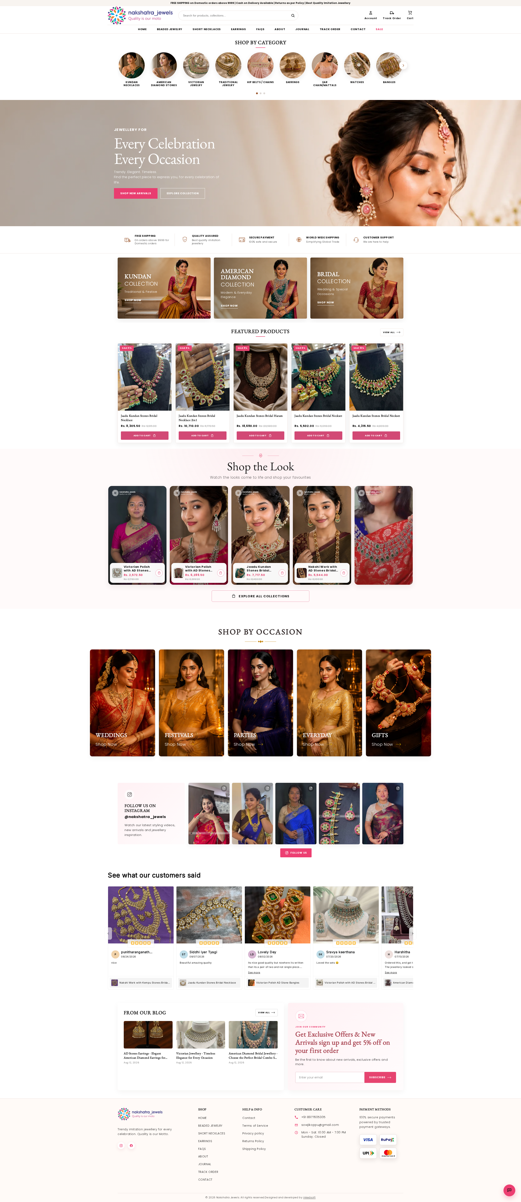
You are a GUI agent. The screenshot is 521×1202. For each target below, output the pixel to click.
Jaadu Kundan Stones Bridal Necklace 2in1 (197, 418)
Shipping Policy (254, 1149)
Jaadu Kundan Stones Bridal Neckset (318, 416)
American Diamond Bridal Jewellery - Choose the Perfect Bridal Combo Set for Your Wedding (253, 1057)
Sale (379, 29)
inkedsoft (309, 1197)
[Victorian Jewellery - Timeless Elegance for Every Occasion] (200, 1034)
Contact (248, 1118)
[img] (141, 943)
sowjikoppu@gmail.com (320, 1125)
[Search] (293, 15)
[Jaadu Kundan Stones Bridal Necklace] (240, 573)
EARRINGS (238, 29)
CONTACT (358, 29)
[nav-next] (412, 933)
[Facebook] (131, 1145)
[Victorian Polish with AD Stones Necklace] (117, 573)
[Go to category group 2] (261, 93)
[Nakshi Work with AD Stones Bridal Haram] (302, 573)
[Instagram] (121, 1145)
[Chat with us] (509, 1190)
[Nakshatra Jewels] (140, 15)
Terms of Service (255, 1126)
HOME (142, 29)
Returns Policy (253, 1141)
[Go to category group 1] (257, 93)
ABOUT (280, 29)
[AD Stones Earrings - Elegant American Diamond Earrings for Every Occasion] (148, 1034)
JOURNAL (302, 29)
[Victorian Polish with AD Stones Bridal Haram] (179, 573)
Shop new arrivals (135, 193)
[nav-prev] (108, 933)
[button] (410, 15)
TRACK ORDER (330, 29)
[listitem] (132, 69)
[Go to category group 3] (264, 93)
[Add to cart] (159, 573)
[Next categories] (403, 65)
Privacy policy (253, 1133)
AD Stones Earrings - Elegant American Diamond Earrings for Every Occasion (144, 1057)
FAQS (260, 29)
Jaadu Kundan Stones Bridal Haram (260, 416)
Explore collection (183, 193)
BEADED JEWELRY (169, 29)
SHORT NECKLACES (207, 29)
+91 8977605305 (313, 1117)
